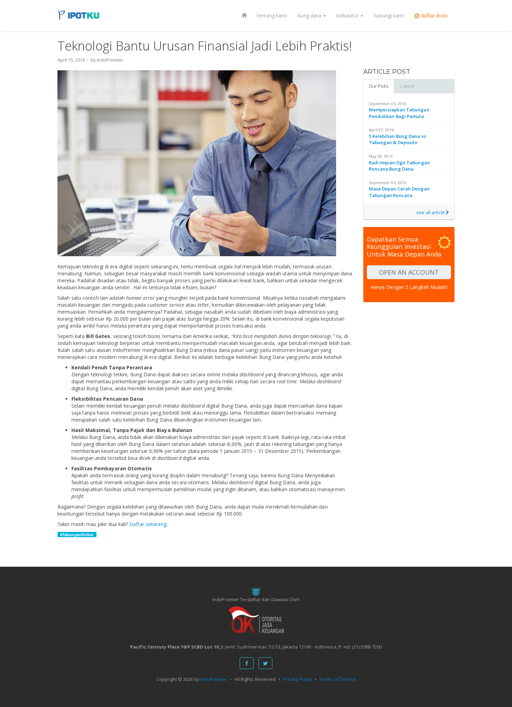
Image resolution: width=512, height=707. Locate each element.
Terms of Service (337, 679)
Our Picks (379, 86)
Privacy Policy (297, 679)
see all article (431, 212)
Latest (407, 86)
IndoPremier (214, 679)
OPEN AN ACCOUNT (409, 272)
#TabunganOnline (77, 534)
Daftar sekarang (147, 524)
